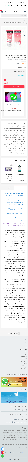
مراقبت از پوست (23, 349)
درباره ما (25, 363)
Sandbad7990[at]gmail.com (12, 422)
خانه (26, 342)
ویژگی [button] (9, 188)
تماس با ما (24, 365)
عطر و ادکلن (24, 354)
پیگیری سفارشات (23, 368)
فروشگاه (25, 345)
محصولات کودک (23, 361)
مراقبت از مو (24, 352)
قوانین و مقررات (23, 358)
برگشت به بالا (12, 333)
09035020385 (15, 419)
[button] (3, 11)
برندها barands (23, 347)
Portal (10, 459)
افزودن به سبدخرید (13, 87)
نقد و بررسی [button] (20, 188)
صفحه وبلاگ (24, 356)
